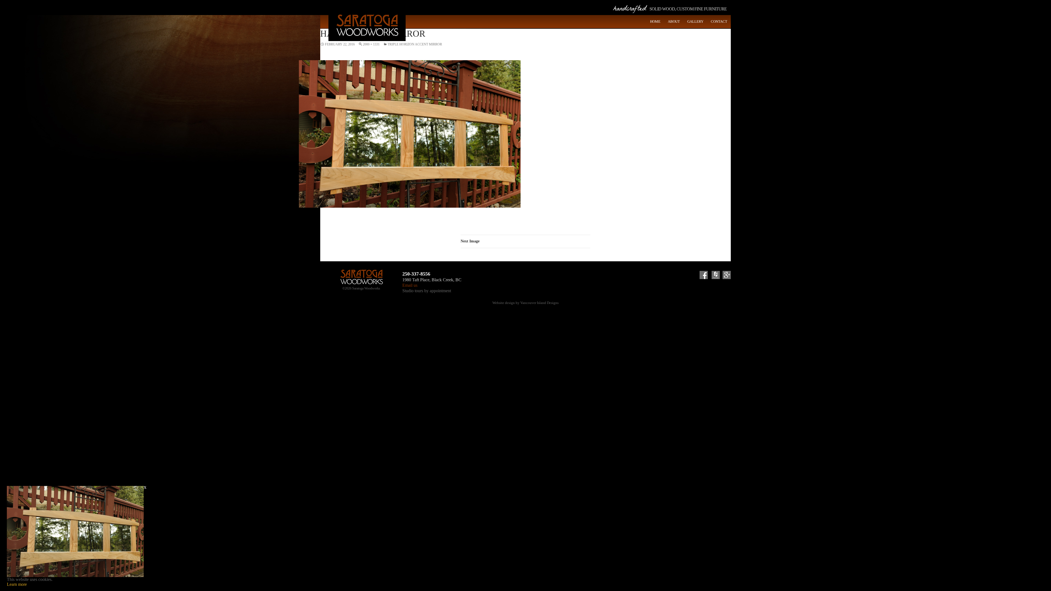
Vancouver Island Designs (539, 303)
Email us (409, 285)
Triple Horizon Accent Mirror (415, 44)
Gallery (695, 21)
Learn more (17, 584)
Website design (503, 303)
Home (655, 21)
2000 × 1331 (371, 44)
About (674, 21)
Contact (719, 21)
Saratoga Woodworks (367, 24)
